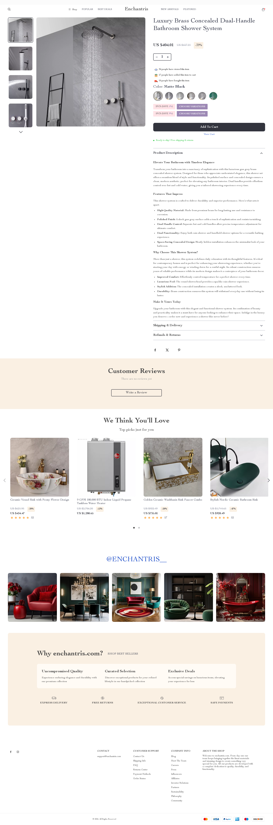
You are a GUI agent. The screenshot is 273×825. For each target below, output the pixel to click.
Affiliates (175, 779)
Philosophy (176, 796)
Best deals (105, 9)
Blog (173, 756)
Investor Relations (179, 783)
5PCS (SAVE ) (164, 114)
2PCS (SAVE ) (164, 106)
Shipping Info (139, 761)
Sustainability (177, 792)
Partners (175, 787)
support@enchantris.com (109, 756)
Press (173, 770)
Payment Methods (142, 774)
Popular (87, 9)
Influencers (176, 774)
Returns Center (140, 770)
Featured (189, 9)
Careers (175, 765)
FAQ (135, 765)
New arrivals (170, 9)
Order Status (139, 779)
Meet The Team (178, 761)
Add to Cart (209, 127)
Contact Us (138, 756)
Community (176, 801)
